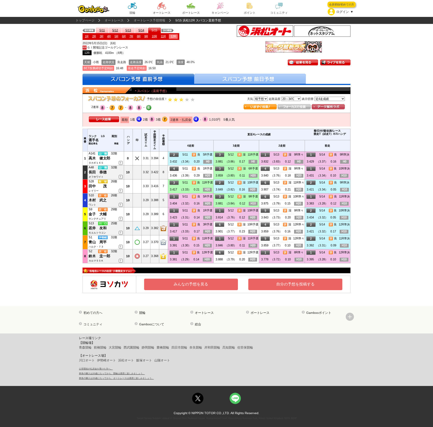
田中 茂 (98, 186)
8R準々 (299, 252)
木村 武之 (98, 200)
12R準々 (298, 224)
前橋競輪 (100, 347)
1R (86, 36)
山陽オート (162, 360)
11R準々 (298, 182)
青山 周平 (98, 242)
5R (116, 36)
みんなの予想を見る (191, 284)
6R (124, 36)
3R (101, 36)
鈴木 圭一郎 (99, 256)
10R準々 (298, 196)
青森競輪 (85, 347)
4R (109, 36)
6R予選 (253, 168)
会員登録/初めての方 (341, 4)
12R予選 (207, 252)
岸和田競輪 (212, 347)
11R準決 (344, 196)
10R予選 (252, 182)
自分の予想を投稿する (295, 284)
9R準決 (344, 154)
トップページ (85, 20)
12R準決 (344, 224)
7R (131, 36)
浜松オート (126, 360)
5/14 (141, 30)
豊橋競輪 (163, 347)
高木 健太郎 (99, 158)
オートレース (114, 20)
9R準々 (299, 154)
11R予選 (253, 154)
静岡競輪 (148, 347)
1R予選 (207, 168)
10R (154, 36)
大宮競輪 (115, 347)
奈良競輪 (195, 347)
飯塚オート (144, 360)
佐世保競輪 (245, 347)
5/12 (115, 30)
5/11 (102, 30)
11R (163, 36)
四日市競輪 (179, 347)
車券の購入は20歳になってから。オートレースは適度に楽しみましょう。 (116, 378)
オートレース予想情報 (149, 20)
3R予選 (207, 224)
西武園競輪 (131, 347)
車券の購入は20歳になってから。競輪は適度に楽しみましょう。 (112, 373)
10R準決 (344, 168)
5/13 (128, 30)
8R (138, 36)
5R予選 (207, 154)
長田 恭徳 (98, 172)
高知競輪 (228, 347)
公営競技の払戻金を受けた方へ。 (96, 368)
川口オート (87, 360)
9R (146, 36)
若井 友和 (98, 228)
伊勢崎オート (106, 360)
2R (94, 36)
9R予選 (253, 196)
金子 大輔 (98, 214)
